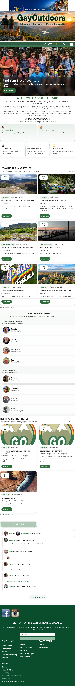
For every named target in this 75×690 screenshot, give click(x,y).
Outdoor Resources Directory (11, 676)
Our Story (5, 667)
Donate (22, 645)
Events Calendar (7, 646)
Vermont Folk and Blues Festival (53, 200)
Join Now (5, 652)
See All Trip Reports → (7, 515)
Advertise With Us (44, 648)
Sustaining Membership (9, 655)
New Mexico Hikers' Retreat (51, 451)
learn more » (9, 91)
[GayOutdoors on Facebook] (6, 613)
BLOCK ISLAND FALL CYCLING (50, 248)
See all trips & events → (8, 307)
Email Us (41, 645)
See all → (72, 171)
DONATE (47, 44)
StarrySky (63, 454)
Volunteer (5, 657)
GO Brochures (6, 679)
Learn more (7, 216)
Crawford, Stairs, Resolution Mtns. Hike (17, 200)
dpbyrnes (26, 456)
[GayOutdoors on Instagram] (15, 613)
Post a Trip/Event (26, 648)
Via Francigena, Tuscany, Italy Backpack (55, 290)
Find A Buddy (6, 649)
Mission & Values (7, 670)
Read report (7, 466)
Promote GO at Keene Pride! (12, 290)
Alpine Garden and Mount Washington (17, 248)
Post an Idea (24, 651)
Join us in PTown (8, 498)
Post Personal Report (27, 654)
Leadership (5, 673)
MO (22, 501)
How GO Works (25, 657)
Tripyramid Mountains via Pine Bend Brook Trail (20, 544)
